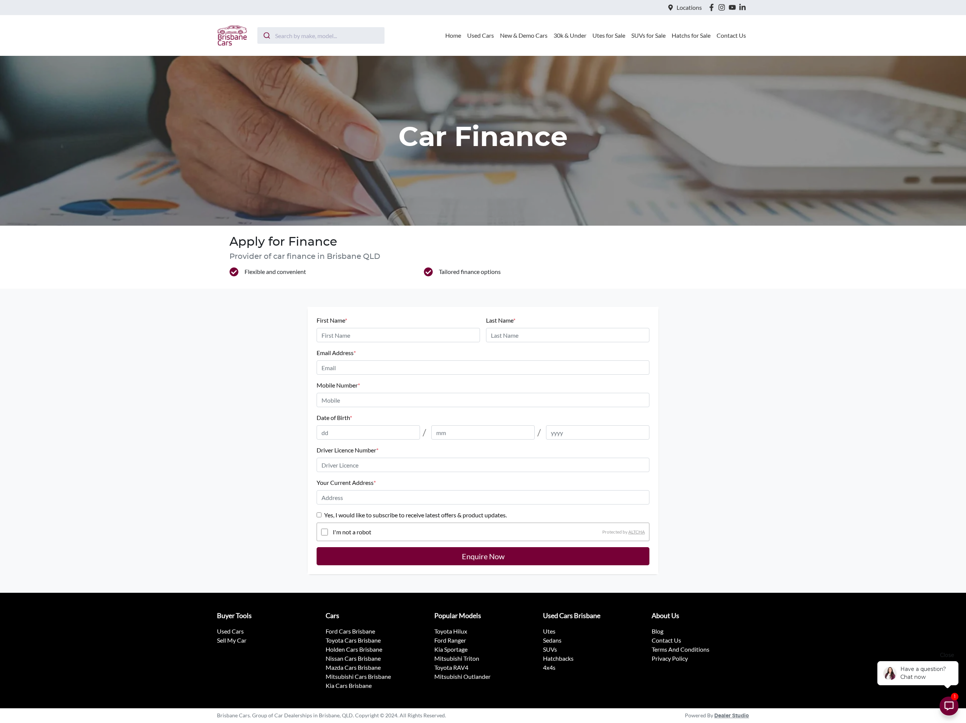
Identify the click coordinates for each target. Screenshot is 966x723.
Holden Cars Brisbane (354, 649)
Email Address (336, 352)
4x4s (549, 667)
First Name (332, 320)
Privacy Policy (670, 658)
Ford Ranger (450, 640)
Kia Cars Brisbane (349, 685)
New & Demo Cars (524, 35)
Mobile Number (338, 385)
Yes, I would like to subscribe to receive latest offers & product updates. (415, 514)
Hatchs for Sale (691, 35)
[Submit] (266, 35)
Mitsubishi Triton (456, 658)
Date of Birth (334, 417)
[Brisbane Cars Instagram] (723, 7)
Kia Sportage (451, 649)
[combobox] (321, 35)
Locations (689, 7)
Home (453, 35)
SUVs (550, 649)
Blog (657, 631)
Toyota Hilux (450, 631)
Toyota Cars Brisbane (353, 640)
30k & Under (570, 35)
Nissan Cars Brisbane (353, 658)
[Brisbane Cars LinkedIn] (744, 7)
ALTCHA (636, 532)
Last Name (500, 320)
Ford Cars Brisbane (350, 631)
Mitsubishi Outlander (462, 676)
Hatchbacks (558, 658)
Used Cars (480, 35)
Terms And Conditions (680, 649)
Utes (549, 631)
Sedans (552, 640)
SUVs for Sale (648, 35)
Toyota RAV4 (451, 667)
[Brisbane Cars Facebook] (713, 7)
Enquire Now (483, 556)
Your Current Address (346, 482)
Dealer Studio (731, 715)
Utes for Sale (608, 35)
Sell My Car (231, 640)
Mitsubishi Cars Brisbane (358, 676)
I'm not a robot (352, 531)
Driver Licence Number (347, 450)
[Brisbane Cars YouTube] (734, 7)
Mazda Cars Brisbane (353, 667)
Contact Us (731, 35)
